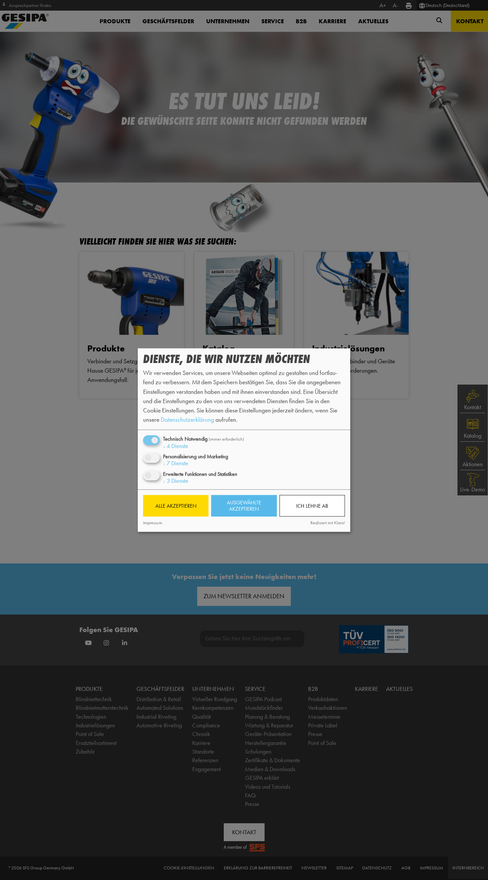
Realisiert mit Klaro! (327, 523)
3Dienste (175, 480)
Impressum (152, 523)
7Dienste (175, 463)
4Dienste (175, 446)
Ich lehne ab (312, 506)
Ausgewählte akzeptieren (244, 505)
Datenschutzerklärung (187, 419)
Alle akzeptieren (176, 506)
